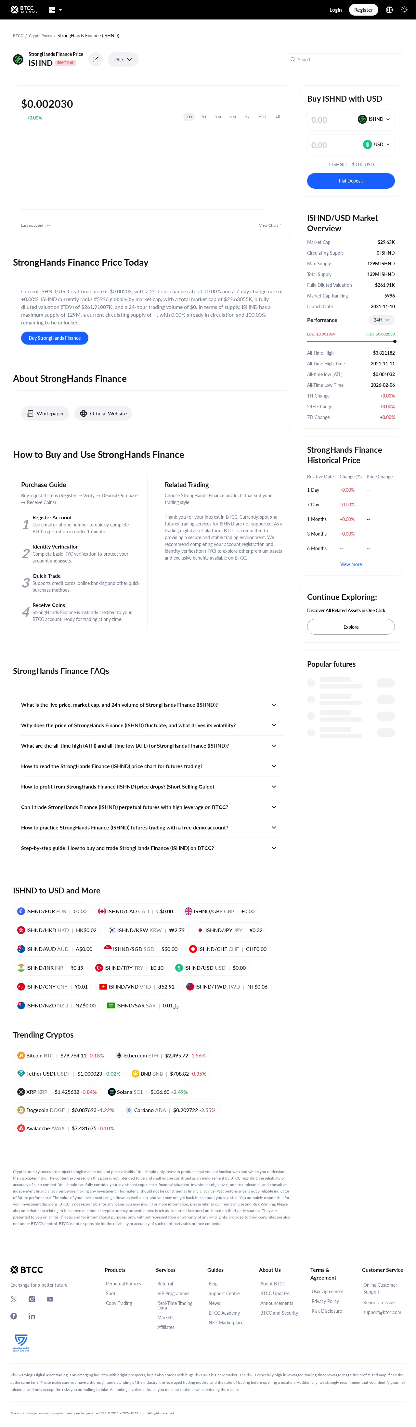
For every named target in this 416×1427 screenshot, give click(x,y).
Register (363, 9)
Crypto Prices (40, 35)
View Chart (268, 225)
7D (203, 116)
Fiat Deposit (351, 180)
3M (233, 116)
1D (189, 116)
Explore (351, 627)
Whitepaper (50, 413)
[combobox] (382, 320)
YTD (262, 116)
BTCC (18, 35)
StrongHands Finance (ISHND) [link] (88, 35)
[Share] (95, 59)
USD (118, 59)
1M (218, 116)
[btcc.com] (24, 10)
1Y (247, 116)
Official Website (108, 413)
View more (351, 564)
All (277, 116)
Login (336, 9)
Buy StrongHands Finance (55, 338)
